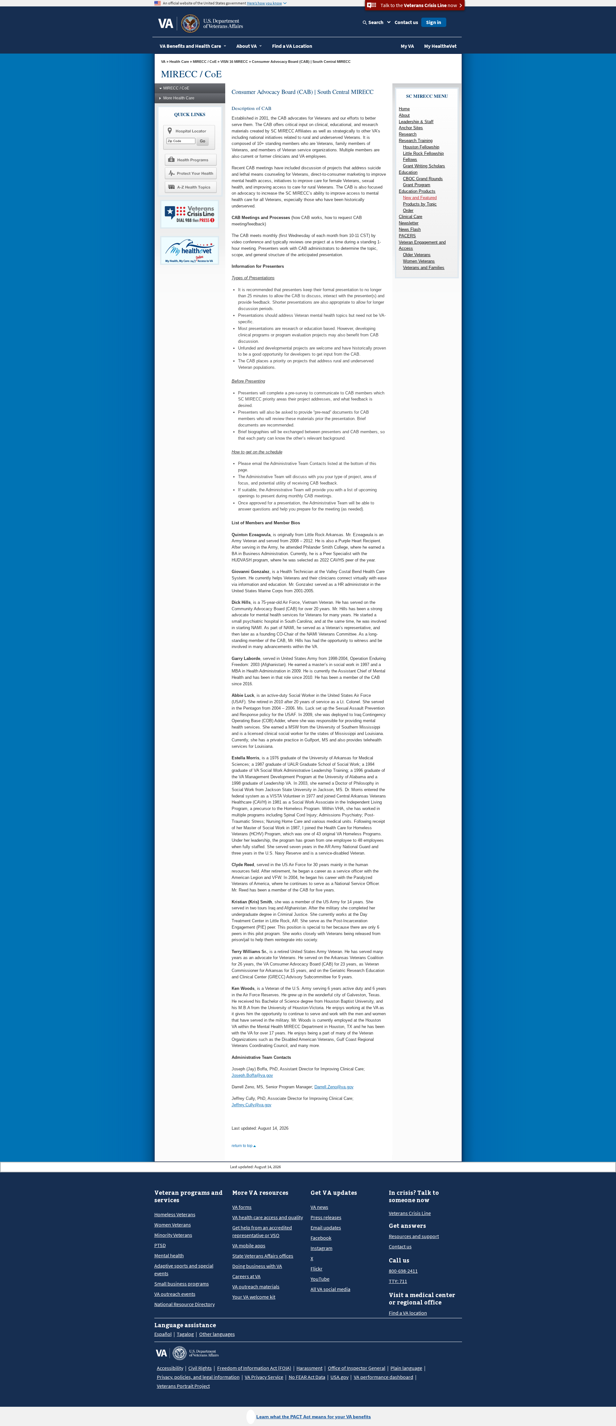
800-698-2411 (403, 1271)
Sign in (433, 22)
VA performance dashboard (383, 1377)
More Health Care (178, 98)
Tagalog (185, 1334)
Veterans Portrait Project (183, 1386)
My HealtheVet (440, 46)
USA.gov (339, 1377)
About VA (246, 46)
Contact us (406, 22)
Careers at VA (246, 1276)
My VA (407, 46)
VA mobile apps (248, 1245)
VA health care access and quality (267, 1217)
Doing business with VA (257, 1266)
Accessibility (170, 1368)
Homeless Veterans (174, 1214)
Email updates (326, 1227)
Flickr (316, 1268)
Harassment (309, 1368)
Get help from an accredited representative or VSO (262, 1231)
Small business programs (181, 1283)
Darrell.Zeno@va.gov (334, 1086)
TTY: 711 (398, 1281)
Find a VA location (408, 1313)
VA (163, 61)
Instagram (321, 1248)
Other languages (217, 1334)
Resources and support (414, 1236)
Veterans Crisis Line (410, 1213)
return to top (242, 1145)
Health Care (179, 61)
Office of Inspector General (356, 1368)
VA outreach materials (255, 1286)
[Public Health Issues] (190, 173)
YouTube (320, 1279)
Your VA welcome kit (253, 1297)
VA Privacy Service (264, 1377)
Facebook (321, 1238)
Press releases (326, 1217)
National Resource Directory (184, 1304)
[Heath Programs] (190, 159)
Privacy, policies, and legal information (198, 1377)
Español (163, 1334)
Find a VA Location (292, 46)
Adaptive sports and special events (183, 1269)
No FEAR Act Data (307, 1377)
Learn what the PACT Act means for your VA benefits (313, 1416)
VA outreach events (174, 1294)
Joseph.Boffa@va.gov (252, 1075)
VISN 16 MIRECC (234, 61)
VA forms (242, 1207)
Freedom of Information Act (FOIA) (254, 1368)
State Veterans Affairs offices (262, 1256)
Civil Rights (200, 1368)
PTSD (160, 1245)
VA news (319, 1207)
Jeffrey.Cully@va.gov (251, 1104)
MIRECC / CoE (205, 61)
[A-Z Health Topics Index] (190, 187)
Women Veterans (172, 1224)
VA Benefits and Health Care (190, 46)
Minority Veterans (173, 1235)
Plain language (406, 1368)
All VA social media (330, 1289)
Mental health (169, 1255)
